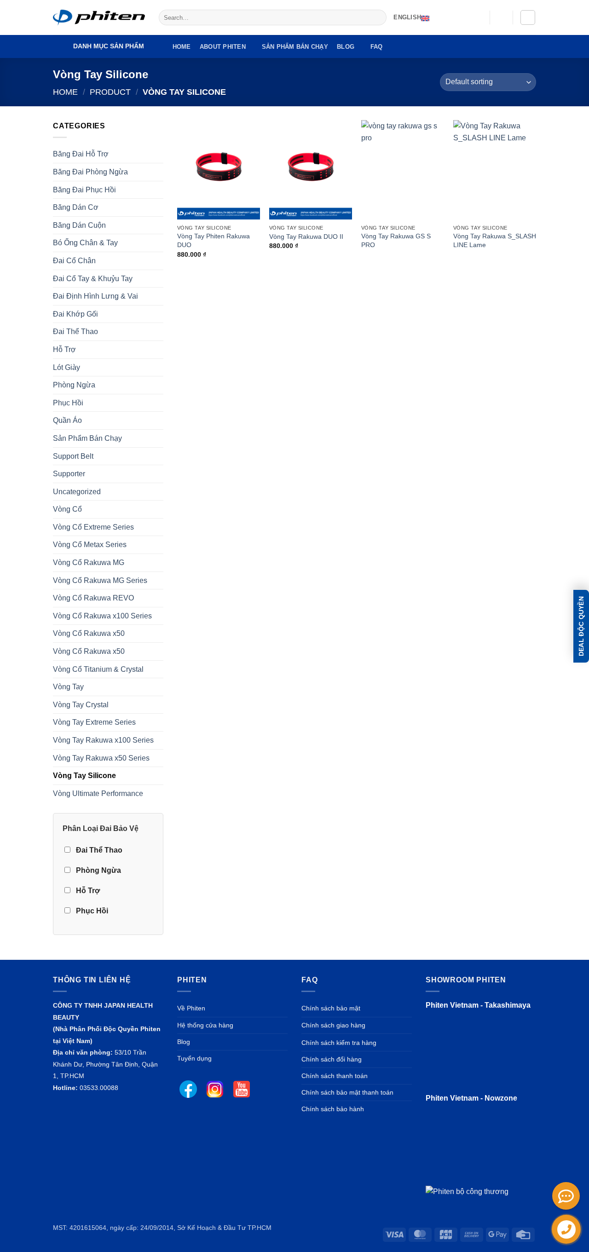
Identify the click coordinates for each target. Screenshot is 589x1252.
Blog (345, 46)
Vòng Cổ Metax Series (90, 544)
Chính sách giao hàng (333, 1025)
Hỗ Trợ (64, 349)
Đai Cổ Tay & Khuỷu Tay (93, 279)
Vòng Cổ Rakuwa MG (88, 562)
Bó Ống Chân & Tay (85, 243)
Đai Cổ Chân (74, 261)
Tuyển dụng (194, 1058)
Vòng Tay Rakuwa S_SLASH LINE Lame (494, 240)
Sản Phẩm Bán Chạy (295, 46)
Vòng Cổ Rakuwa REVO (93, 598)
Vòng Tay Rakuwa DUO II (306, 236)
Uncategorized (77, 492)
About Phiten (223, 46)
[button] (501, 17)
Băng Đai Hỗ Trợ (81, 154)
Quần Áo (67, 420)
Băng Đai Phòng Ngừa (90, 172)
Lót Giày (66, 367)
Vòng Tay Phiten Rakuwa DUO (213, 240)
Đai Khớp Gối (75, 314)
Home (182, 46)
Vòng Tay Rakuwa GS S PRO (396, 240)
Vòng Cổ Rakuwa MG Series (100, 580)
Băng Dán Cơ (75, 207)
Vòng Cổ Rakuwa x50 (89, 633)
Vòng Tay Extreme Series (94, 722)
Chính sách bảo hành (332, 1109)
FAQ (376, 46)
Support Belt (73, 456)
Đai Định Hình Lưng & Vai (95, 296)
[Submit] (377, 17)
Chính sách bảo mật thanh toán (347, 1092)
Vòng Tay (68, 687)
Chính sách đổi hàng (331, 1059)
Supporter (69, 474)
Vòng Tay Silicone (84, 775)
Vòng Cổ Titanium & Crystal (98, 669)
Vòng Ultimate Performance (98, 793)
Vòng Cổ (67, 509)
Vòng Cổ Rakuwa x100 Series (102, 616)
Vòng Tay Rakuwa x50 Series (101, 758)
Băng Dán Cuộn (79, 225)
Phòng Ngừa (74, 385)
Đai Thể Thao (75, 331)
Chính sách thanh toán (334, 1075)
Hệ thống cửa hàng (205, 1025)
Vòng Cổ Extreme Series (93, 527)
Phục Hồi (68, 403)
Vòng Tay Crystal (81, 705)
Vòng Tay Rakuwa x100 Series (103, 740)
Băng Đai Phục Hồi (84, 190)
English (407, 17)
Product (110, 92)
